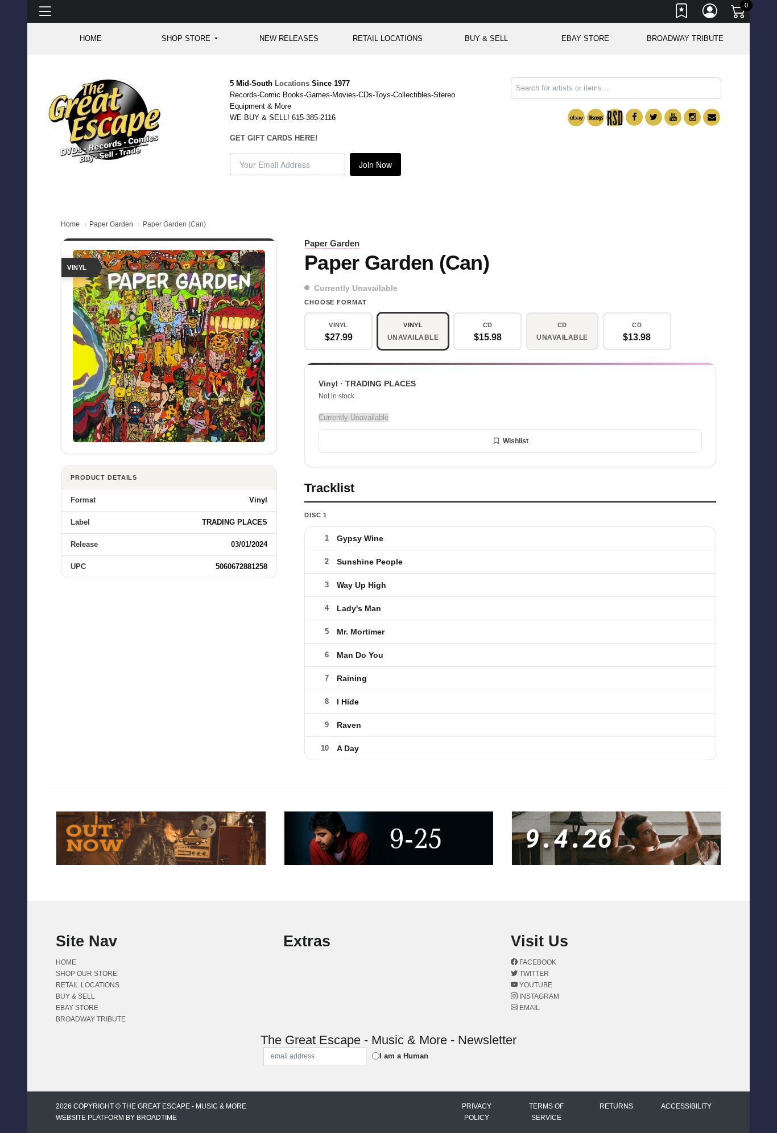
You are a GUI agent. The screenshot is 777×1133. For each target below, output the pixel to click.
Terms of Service (546, 1112)
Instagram (538, 996)
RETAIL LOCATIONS (388, 38)
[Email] (711, 117)
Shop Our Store (86, 974)
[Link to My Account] (710, 13)
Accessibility (686, 1106)
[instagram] (692, 117)
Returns (616, 1106)
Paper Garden (111, 224)
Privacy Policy (476, 1112)
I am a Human (403, 1056)
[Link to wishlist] (682, 13)
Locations (292, 83)
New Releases (289, 38)
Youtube (535, 985)
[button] (189, 38)
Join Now (375, 164)
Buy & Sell (486, 38)
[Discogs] (595, 117)
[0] (739, 13)
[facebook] (634, 117)
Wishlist (515, 441)
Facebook (537, 962)
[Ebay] (576, 117)
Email (529, 1008)
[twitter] (653, 117)
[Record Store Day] (615, 117)
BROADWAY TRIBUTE (685, 38)
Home (70, 224)
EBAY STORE (585, 38)
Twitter (533, 974)
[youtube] (673, 117)
